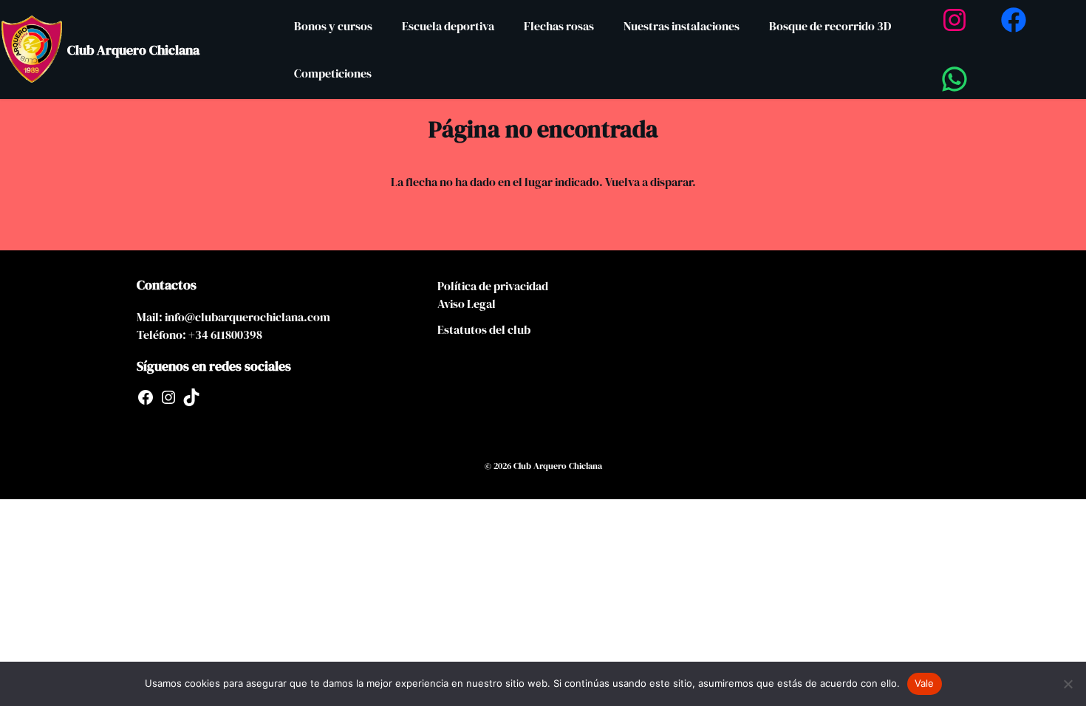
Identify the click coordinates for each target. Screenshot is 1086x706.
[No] (1067, 683)
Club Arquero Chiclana (133, 50)
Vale (925, 683)
